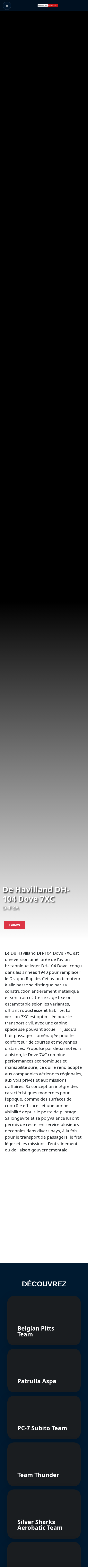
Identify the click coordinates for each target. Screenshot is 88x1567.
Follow (14, 925)
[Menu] (7, 6)
